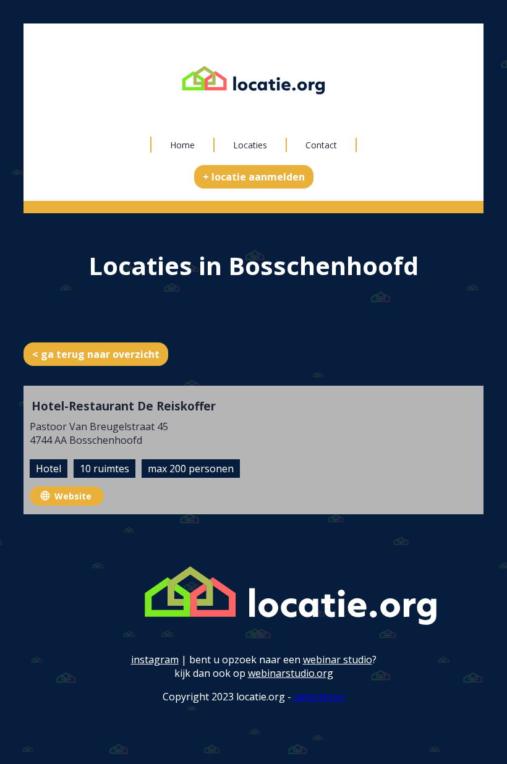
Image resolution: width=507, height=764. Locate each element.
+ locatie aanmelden (254, 177)
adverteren (319, 696)
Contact (321, 145)
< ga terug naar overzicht (96, 354)
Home (182, 145)
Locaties (250, 145)
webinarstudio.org (290, 673)
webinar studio (337, 659)
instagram (155, 659)
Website (73, 496)
